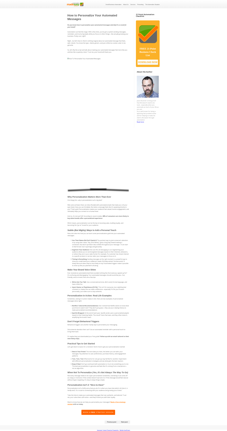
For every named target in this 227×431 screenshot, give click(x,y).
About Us (126, 4)
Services (132, 4)
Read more (140, 122)
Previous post (111, 422)
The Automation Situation (152, 4)
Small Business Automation (113, 4)
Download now (147, 62)
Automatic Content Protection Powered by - (108, 430)
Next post (124, 422)
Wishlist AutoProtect (125, 430)
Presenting (140, 4)
